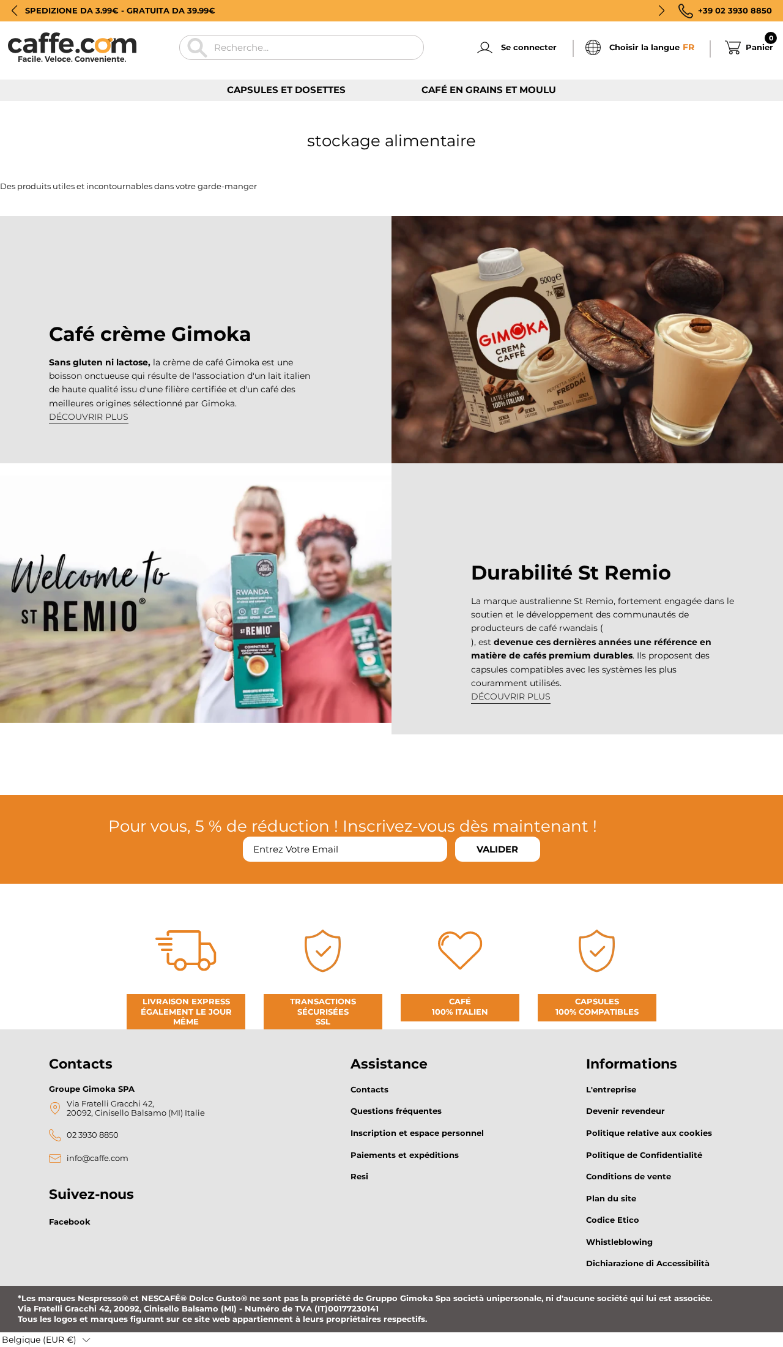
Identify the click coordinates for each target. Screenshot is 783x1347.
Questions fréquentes (396, 1111)
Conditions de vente (628, 1176)
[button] (14, 10)
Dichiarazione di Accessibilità (648, 1263)
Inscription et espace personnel (417, 1133)
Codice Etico (612, 1220)
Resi (359, 1176)
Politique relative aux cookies (649, 1133)
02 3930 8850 (93, 1135)
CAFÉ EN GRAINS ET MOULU (488, 89)
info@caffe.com (97, 1158)
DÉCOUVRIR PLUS (88, 416)
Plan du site (611, 1198)
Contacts (369, 1089)
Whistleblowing (619, 1242)
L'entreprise (611, 1089)
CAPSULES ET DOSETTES (286, 89)
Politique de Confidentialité (644, 1155)
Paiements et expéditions (405, 1155)
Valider (497, 849)
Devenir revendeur (625, 1111)
